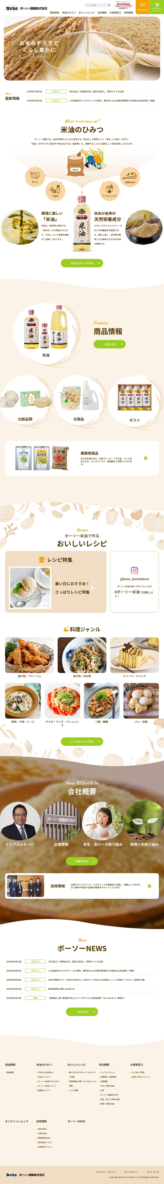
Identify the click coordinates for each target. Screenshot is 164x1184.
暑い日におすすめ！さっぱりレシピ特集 (82, 1074)
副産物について (44, 1090)
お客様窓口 (115, 12)
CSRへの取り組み (107, 1085)
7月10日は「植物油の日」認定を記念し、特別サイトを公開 (96, 91)
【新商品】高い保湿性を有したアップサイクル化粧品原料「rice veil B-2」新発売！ (86, 997)
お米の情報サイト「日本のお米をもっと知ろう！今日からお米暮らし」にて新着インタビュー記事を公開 (96, 979)
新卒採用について (45, 1142)
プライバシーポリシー (106, 1172)
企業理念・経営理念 (108, 1077)
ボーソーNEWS (76, 1121)
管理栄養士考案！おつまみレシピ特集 (82, 1083)
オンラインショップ (16, 1121)
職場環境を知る (44, 1138)
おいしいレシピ (87, 12)
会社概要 (102, 12)
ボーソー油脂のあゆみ (109, 1094)
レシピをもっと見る (82, 741)
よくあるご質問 (138, 1072)
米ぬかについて (44, 1077)
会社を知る (42, 1129)
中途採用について (45, 1147)
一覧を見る (109, 344)
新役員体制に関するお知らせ (61, 988)
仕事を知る (42, 1133)
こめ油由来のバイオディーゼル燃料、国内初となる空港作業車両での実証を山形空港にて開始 (112, 100)
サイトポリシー (131, 1172)
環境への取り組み (107, 1103)
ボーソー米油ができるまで (48, 1081)
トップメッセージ (107, 1072)
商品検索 (10, 1072)
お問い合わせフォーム (141, 1077)
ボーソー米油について (47, 1085)
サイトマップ (153, 1172)
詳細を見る (82, 861)
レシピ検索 (73, 1090)
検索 (109, 5)
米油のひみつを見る (82, 263)
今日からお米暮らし (46, 1072)
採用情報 (128, 12)
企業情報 (104, 1081)
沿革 (102, 1090)
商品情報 (54, 12)
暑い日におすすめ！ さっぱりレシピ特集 (72, 588)
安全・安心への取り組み (110, 1099)
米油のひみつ (69, 12)
